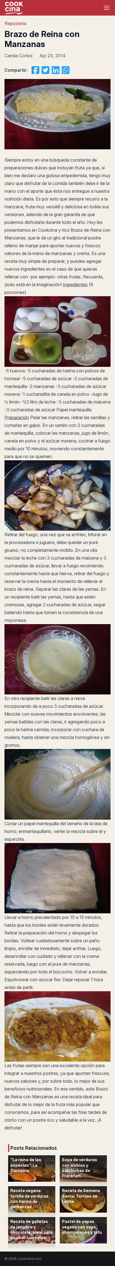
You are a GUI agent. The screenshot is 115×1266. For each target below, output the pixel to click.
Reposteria (15, 23)
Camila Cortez (18, 55)
